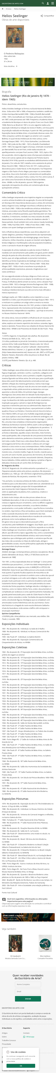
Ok (21, 1066)
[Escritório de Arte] (12, 3)
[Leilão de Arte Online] (28, 85)
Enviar (28, 999)
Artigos (4, 1033)
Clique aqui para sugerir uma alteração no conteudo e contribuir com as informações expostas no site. (26, 902)
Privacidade (6, 1044)
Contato (26, 1033)
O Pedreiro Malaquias (14, 53)
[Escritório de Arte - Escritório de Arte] (13, 1008)
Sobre (4, 1036)
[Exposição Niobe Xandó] (28, 921)
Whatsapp (30, 1036)
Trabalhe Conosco (9, 1040)
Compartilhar (49, 16)
